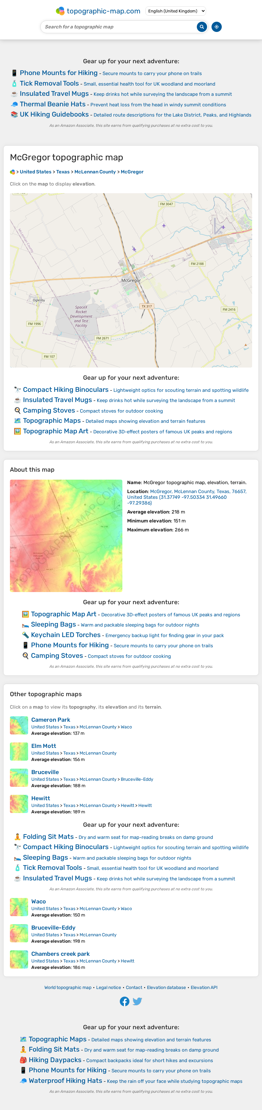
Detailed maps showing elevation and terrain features (145, 421)
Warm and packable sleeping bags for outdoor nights (140, 625)
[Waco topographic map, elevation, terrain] (19, 908)
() (187, 497)
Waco (126, 727)
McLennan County (98, 727)
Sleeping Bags (53, 624)
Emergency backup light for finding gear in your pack (164, 635)
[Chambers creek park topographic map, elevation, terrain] (19, 960)
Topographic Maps (52, 420)
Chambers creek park (60, 953)
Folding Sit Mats (48, 836)
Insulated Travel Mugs (54, 93)
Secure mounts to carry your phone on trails (152, 73)
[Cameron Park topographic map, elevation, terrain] (19, 726)
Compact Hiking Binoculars (66, 389)
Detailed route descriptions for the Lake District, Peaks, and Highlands (172, 115)
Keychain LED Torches (66, 635)
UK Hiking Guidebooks (54, 114)
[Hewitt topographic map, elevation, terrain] (19, 805)
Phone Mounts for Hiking (59, 73)
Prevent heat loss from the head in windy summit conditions (158, 105)
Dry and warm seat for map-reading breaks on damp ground (146, 837)
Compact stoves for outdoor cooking (121, 411)
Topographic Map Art (56, 431)
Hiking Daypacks (55, 1060)
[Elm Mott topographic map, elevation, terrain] (19, 752)
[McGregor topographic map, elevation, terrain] (66, 536)
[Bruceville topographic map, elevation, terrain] (19, 778)
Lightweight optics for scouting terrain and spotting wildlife (181, 390)
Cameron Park (50, 719)
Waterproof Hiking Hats (65, 1080)
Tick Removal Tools (49, 83)
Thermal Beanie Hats (53, 104)
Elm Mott (43, 745)
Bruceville (45, 772)
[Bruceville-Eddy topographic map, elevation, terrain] (19, 934)
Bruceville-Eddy (137, 779)
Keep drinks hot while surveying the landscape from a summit (163, 94)
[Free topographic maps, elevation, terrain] (12, 172)
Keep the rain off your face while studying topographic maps (175, 1081)
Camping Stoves (49, 410)
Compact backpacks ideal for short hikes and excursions (149, 1060)
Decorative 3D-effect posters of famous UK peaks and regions (162, 432)
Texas (69, 727)
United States (45, 727)
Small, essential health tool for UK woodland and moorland (149, 84)
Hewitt (40, 798)
